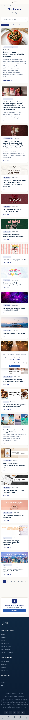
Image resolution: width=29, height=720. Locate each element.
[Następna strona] (18, 581)
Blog (2, 685)
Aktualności (13, 25)
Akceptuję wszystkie (14, 365)
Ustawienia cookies (19, 696)
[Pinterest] (22, 712)
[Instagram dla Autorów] (14, 712)
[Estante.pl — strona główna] (14, 2)
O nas (2, 679)
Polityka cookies (9, 696)
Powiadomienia (5, 643)
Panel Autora (4, 670)
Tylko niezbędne (7, 363)
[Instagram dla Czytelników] (18, 712)
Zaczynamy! (13, 610)
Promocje (3, 637)
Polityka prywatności (17, 693)
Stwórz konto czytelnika (7, 652)
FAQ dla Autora (5, 661)
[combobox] (12, 19)
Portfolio (3, 667)
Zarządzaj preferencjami (19, 363)
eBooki (3, 634)
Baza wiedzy (22, 25)
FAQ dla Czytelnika (6, 646)
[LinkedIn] (6, 712)
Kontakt (3, 682)
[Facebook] (10, 712)
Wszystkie (5, 25)
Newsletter (4, 640)
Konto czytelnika (5, 649)
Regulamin (8, 693)
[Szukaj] (25, 19)
